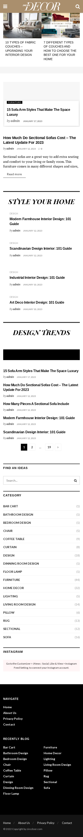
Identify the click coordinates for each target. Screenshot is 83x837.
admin (15, 120)
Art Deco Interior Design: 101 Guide (37, 302)
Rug (6, 620)
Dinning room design (21, 563)
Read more (14, 174)
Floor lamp (12, 571)
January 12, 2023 (26, 148)
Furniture (14, 102)
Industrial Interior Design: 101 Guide (37, 277)
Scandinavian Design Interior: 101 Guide (41, 248)
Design (14, 213)
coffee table (13, 539)
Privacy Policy (13, 718)
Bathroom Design (18, 514)
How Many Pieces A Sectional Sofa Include (36, 404)
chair (8, 531)
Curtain (10, 547)
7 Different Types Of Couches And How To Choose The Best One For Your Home (60, 51)
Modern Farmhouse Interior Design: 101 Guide (39, 418)
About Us (9, 713)
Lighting (10, 596)
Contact (9, 724)
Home (7, 707)
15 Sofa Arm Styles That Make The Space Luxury (41, 371)
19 (49, 447)
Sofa (7, 637)
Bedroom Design (17, 522)
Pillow (8, 612)
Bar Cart (10, 506)
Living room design (19, 604)
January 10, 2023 (32, 284)
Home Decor (13, 588)
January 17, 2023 (32, 121)
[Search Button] (75, 480)
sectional (11, 629)
